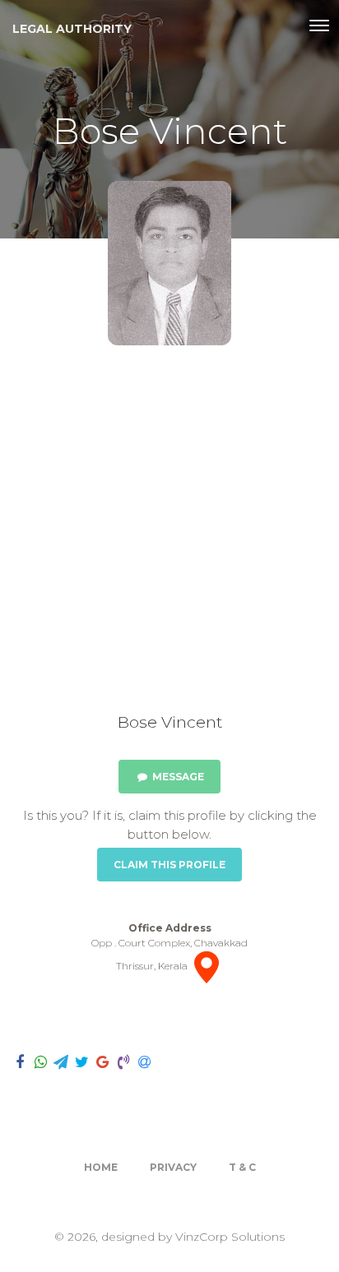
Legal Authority (72, 28)
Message (177, 776)
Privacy (173, 1167)
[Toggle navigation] (319, 25)
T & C (242, 1167)
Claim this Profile (169, 864)
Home (101, 1167)
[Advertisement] (169, 535)
